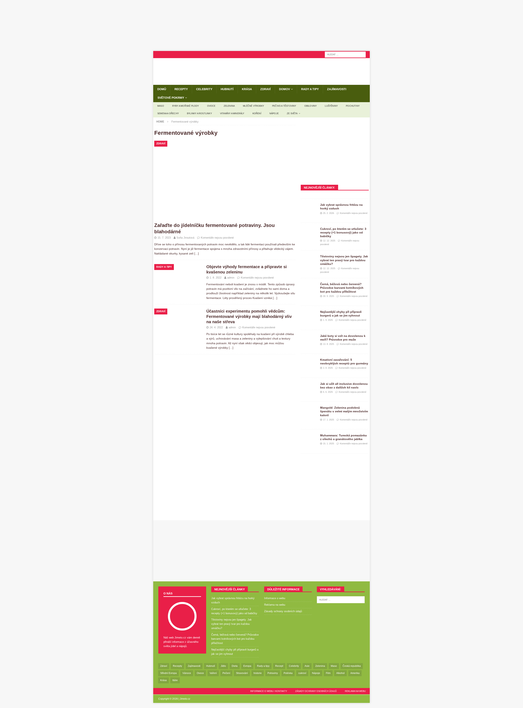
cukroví (302, 673)
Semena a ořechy (168, 113)
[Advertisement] (261, 25)
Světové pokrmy (171, 97)
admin (230, 277)
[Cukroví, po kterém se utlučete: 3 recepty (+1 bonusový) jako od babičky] (309, 233)
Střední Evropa (168, 673)
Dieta (235, 666)
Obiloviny (310, 106)
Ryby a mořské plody (185, 106)
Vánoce (186, 673)
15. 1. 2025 (328, 443)
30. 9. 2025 (328, 296)
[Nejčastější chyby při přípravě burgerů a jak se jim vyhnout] (309, 316)
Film (328, 673)
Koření (257, 113)
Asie (307, 666)
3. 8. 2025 (328, 368)
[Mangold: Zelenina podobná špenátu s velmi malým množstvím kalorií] (309, 412)
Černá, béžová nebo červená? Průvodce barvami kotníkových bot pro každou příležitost (341, 287)
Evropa (247, 666)
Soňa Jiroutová (185, 237)
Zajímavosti (336, 89)
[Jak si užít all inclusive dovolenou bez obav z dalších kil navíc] (309, 388)
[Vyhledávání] (345, 54)
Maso (160, 106)
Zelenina (229, 106)
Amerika (355, 673)
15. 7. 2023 (164, 237)
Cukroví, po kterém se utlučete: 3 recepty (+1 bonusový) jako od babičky (343, 232)
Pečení (226, 673)
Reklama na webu (274, 604)
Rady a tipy (310, 89)
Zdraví (265, 89)
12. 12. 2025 (329, 240)
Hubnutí (227, 89)
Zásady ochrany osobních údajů (283, 611)
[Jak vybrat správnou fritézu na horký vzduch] (309, 209)
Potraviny (272, 673)
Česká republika (352, 666)
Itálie (175, 680)
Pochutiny (353, 106)
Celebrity (204, 89)
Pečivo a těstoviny (284, 106)
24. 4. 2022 (216, 327)
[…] (196, 253)
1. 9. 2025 (328, 320)
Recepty (181, 89)
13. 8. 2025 (328, 344)
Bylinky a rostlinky (199, 113)
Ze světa (292, 113)
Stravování (242, 673)
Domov (284, 89)
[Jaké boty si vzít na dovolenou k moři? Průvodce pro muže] (309, 340)
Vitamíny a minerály (232, 113)
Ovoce (211, 106)
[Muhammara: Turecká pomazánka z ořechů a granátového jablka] (309, 440)
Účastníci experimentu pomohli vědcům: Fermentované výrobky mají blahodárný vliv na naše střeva (249, 316)
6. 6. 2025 (328, 392)
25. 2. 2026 (328, 213)
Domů (161, 89)
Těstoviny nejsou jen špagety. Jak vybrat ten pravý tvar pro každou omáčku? (344, 260)
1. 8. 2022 (215, 277)
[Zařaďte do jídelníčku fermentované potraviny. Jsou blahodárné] (224, 180)
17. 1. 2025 (328, 419)
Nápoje (274, 113)
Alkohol (340, 673)
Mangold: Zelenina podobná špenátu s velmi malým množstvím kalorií (344, 411)
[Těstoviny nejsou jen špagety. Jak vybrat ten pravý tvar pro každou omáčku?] (309, 260)
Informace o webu (274, 598)
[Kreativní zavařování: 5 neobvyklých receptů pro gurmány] (309, 364)
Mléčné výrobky (253, 106)
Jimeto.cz (185, 698)
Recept (279, 666)
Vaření (213, 673)
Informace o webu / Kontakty (268, 691)
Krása (247, 89)
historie (258, 673)
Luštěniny (331, 106)
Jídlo (223, 666)
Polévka (288, 673)
